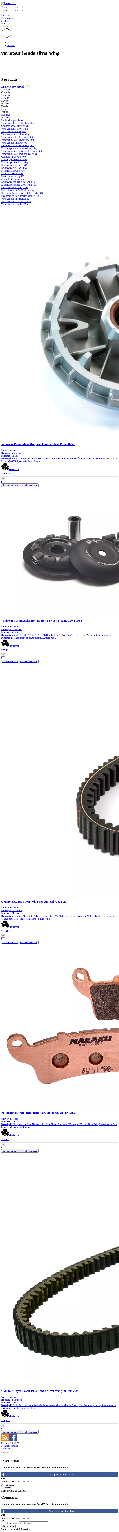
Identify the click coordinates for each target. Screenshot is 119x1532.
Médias (4, 20)
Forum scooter (8, 18)
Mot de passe (7, 1484)
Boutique (5, 114)
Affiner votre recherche (12, 86)
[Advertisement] (59, 66)
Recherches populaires (12, 120)
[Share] (5, 1452)
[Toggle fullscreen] (8, 1452)
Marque (5, 98)
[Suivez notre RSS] (5, 1440)
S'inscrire (25, 1529)
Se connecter (21, 1490)
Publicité (5, 1448)
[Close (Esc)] (2, 1452)
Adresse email (8, 1481)
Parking (5, 15)
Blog (3, 23)
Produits (5, 26)
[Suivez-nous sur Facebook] (13, 1440)
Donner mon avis (10, 485)
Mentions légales (9, 1445)
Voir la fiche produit (28, 485)
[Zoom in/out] (12, 1452)
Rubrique (5, 89)
